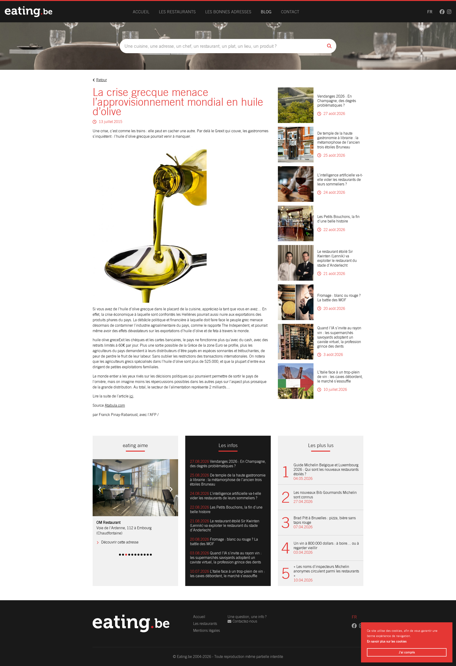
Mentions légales (206, 630)
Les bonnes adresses (228, 11)
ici (131, 396)
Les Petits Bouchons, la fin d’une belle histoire (338, 218)
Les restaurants (177, 11)
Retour (101, 80)
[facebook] (442, 11)
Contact (290, 11)
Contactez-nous (245, 621)
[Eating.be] (28, 11)
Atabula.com (115, 405)
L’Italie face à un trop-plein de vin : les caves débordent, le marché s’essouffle (340, 376)
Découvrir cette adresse (119, 536)
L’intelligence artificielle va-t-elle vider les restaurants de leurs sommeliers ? (340, 179)
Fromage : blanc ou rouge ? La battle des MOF (339, 297)
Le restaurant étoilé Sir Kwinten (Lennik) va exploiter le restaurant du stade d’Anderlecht (337, 258)
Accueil (141, 11)
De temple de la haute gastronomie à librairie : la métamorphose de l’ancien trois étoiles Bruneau (338, 140)
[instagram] (449, 11)
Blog (266, 11)
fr (429, 11)
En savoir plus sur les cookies (387, 641)
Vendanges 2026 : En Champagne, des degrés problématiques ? (336, 101)
